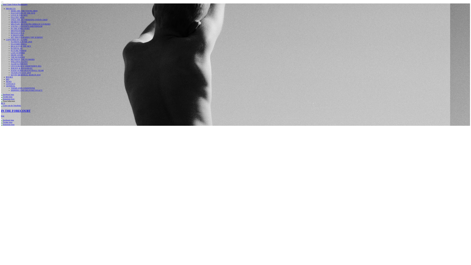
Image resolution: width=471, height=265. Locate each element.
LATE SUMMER (18, 53)
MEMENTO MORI (18, 22)
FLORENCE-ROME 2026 (21, 42)
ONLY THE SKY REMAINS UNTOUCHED (29, 20)
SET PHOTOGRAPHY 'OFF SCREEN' (27, 37)
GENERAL (10, 86)
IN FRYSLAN (16, 48)
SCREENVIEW (17, 35)
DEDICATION (17, 55)
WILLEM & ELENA (19, 62)
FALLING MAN (17, 17)
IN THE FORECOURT (20, 28)
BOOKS (9, 77)
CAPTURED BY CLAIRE (16, 40)
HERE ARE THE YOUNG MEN (24, 11)
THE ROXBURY (18, 57)
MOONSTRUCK (18, 31)
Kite (2, 116)
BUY (3, 103)
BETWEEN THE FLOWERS (23, 59)
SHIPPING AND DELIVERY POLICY (27, 90)
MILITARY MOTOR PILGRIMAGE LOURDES (30, 24)
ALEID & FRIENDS (19, 64)
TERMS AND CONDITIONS (23, 88)
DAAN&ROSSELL (19, 44)
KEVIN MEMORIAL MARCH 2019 (25, 75)
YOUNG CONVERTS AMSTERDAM (26, 26)
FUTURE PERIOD (18, 51)
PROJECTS (10, 9)
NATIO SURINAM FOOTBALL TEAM (27, 70)
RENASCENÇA (17, 33)
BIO (7, 79)
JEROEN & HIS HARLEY (22, 68)
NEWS (9, 81)
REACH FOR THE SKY (21, 46)
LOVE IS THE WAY (19, 15)
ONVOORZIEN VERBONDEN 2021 (26, 66)
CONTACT (10, 84)
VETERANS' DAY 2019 (21, 73)
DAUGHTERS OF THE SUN (23, 13)
